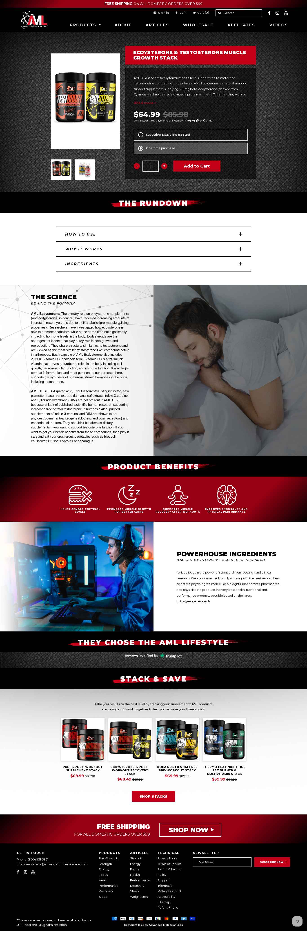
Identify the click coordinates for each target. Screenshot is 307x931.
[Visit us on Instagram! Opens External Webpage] (277, 13)
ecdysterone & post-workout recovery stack (130, 770)
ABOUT (123, 24)
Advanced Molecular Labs (166, 925)
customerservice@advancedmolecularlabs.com (52, 864)
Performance (108, 885)
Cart (202, 12)
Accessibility (166, 896)
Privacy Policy (168, 858)
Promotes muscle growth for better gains (129, 510)
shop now (188, 830)
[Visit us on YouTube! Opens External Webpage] (286, 13)
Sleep (103, 896)
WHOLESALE (198, 24)
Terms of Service (170, 864)
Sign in (163, 12)
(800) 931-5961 (38, 859)
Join (183, 12)
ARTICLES (157, 24)
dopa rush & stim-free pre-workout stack (177, 768)
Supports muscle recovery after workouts (178, 510)
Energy (104, 869)
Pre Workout (108, 858)
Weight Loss (139, 896)
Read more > (145, 103)
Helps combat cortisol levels (80, 510)
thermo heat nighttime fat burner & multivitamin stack (224, 770)
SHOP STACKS (154, 796)
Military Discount (169, 891)
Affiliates (241, 24)
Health (104, 880)
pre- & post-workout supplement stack (83, 768)
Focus (103, 874)
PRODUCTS (83, 24)
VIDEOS (278, 24)
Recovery (106, 891)
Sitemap (164, 902)
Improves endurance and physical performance (226, 510)
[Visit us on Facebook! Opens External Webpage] (269, 13)
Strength (105, 864)
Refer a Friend (168, 907)
